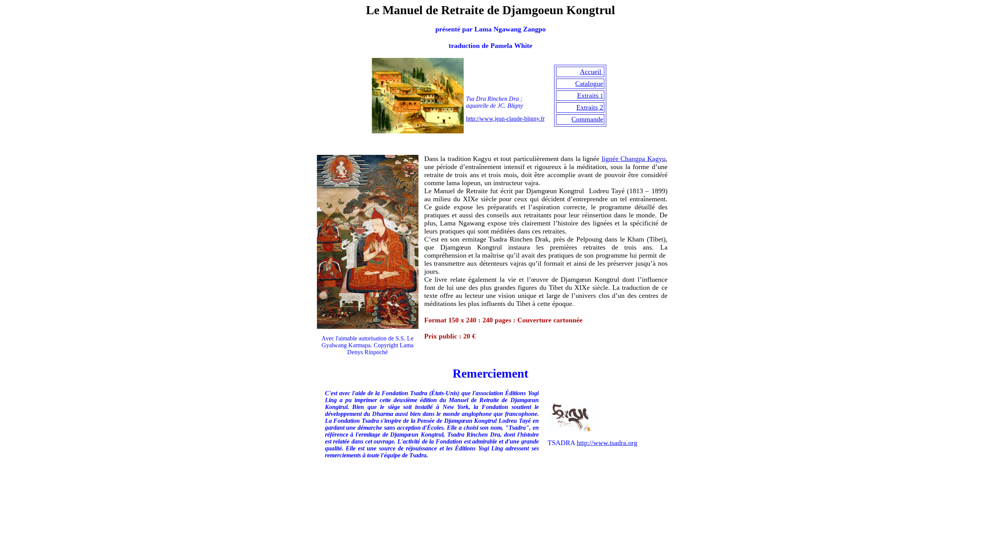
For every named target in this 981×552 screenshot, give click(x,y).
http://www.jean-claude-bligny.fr (505, 118)
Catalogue (589, 83)
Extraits (588, 95)
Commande (587, 119)
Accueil (591, 72)
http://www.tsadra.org (607, 443)
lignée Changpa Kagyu (634, 159)
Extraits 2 (589, 107)
